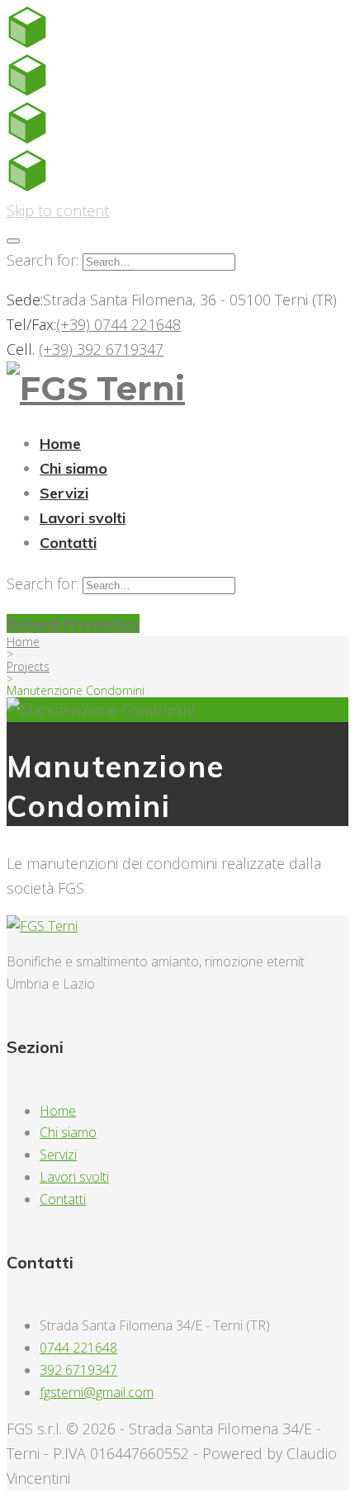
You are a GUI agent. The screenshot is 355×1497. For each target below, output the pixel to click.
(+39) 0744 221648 (118, 324)
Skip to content (58, 210)
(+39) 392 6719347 (101, 349)
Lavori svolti (82, 517)
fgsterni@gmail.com (97, 1392)
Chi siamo (73, 468)
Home (60, 443)
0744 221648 (78, 1348)
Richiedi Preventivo (73, 623)
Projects (28, 666)
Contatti (68, 542)
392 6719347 (78, 1370)
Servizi (64, 493)
